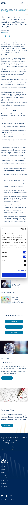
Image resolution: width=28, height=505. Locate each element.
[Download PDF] (1, 36)
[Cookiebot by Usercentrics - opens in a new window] (20, 229)
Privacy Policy (3, 483)
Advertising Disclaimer (5, 480)
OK (14, 274)
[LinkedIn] (6, 496)
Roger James (5, 32)
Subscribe (3, 469)
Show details (21, 270)
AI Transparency (4, 486)
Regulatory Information (5, 478)
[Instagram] (11, 496)
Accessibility (3, 475)
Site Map (2, 472)
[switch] (24, 257)
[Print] (5, 36)
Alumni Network (4, 466)
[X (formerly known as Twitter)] (2, 496)
